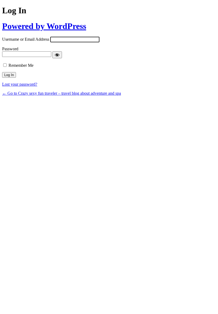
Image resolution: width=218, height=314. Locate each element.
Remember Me (21, 65)
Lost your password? (19, 84)
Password (10, 49)
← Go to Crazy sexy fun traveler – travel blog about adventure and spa (61, 93)
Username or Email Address (25, 39)
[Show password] (57, 54)
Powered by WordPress (44, 26)
